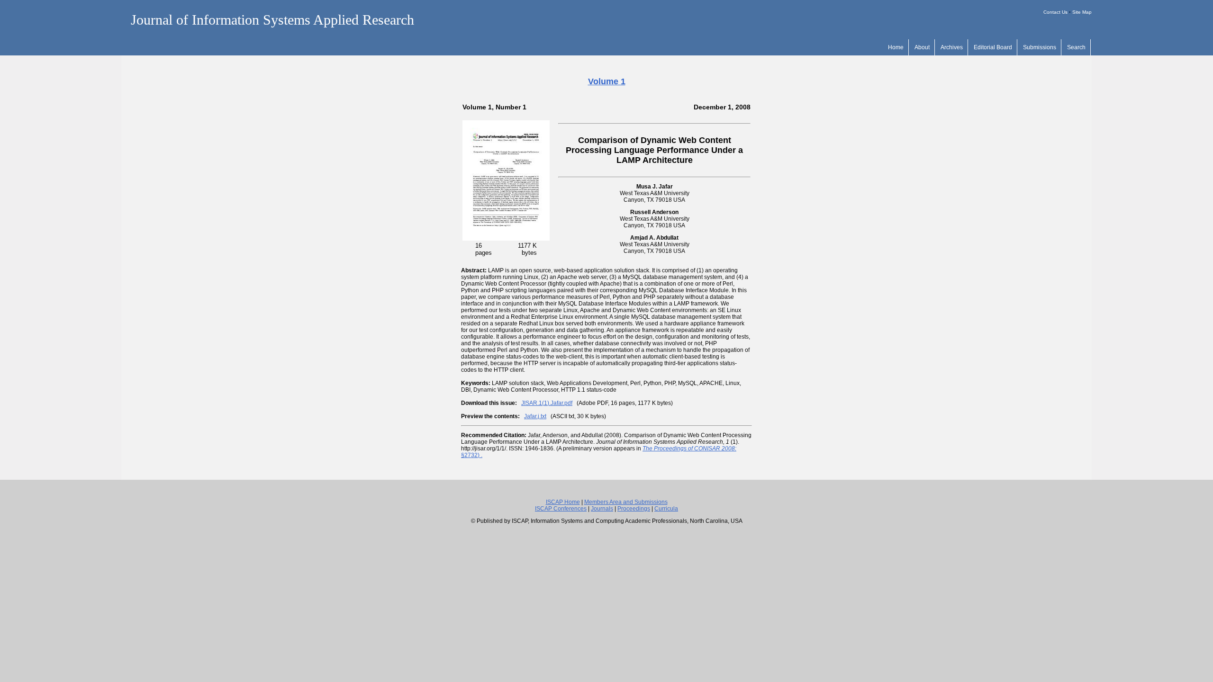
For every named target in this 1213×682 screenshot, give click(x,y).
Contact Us (1055, 12)
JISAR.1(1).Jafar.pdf (546, 403)
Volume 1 (606, 81)
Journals (602, 508)
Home (896, 47)
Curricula (666, 508)
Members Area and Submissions (626, 502)
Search (1076, 47)
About (922, 47)
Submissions (1039, 47)
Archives (952, 47)
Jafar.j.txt (535, 416)
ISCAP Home (563, 502)
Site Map (1082, 12)
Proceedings (633, 508)
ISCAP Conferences (561, 508)
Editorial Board (993, 47)
